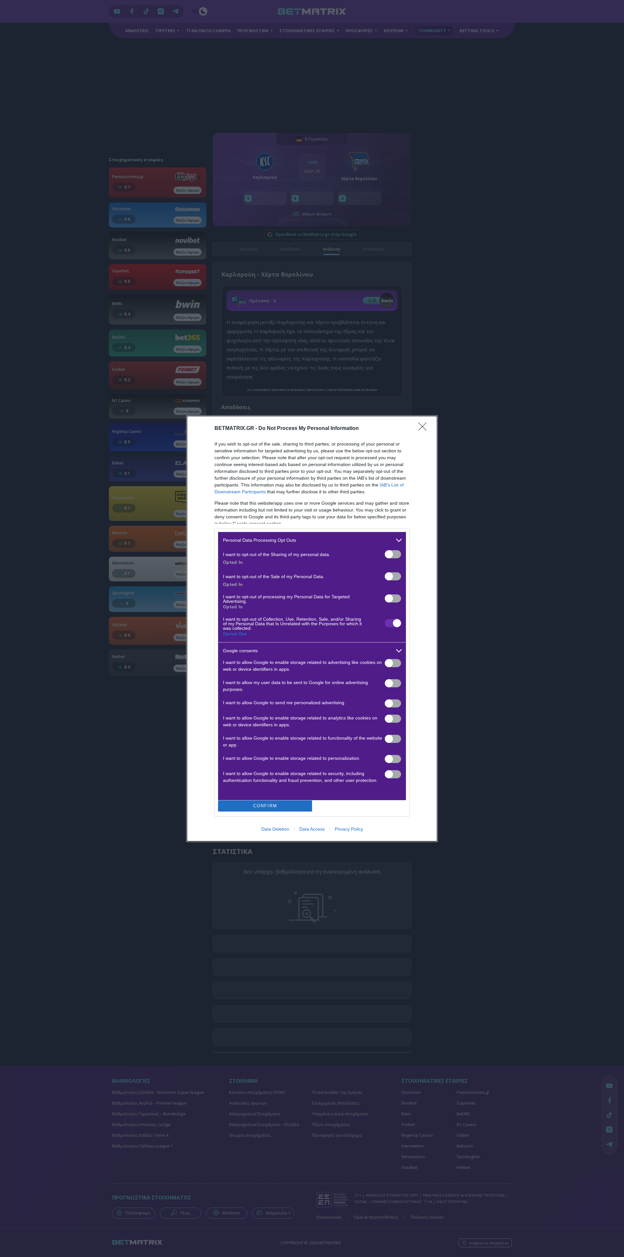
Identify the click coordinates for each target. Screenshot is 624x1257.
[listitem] (312, 540)
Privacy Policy (349, 829)
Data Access (312, 829)
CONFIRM (265, 805)
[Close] (424, 428)
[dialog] (312, 628)
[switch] (393, 554)
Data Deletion (275, 829)
